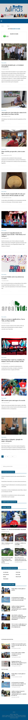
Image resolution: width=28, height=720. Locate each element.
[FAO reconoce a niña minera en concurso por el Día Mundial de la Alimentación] (5, 626)
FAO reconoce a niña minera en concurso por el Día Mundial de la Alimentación (18, 625)
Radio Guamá (14, 34)
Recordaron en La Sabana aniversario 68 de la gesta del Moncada (20, 559)
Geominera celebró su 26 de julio (20, 543)
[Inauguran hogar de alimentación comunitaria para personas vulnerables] (5, 664)
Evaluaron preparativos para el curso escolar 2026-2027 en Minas (18, 645)
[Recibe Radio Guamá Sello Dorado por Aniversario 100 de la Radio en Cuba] (14, 180)
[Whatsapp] (17, 1)
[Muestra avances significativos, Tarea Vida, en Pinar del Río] (14, 305)
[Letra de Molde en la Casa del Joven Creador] (14, 263)
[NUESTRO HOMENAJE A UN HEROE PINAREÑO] (14, 51)
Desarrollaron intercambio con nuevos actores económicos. (13, 481)
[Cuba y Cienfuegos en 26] (7, 537)
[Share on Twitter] (13, 84)
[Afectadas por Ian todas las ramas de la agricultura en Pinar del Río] (14, 99)
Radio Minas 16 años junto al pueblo (18, 589)
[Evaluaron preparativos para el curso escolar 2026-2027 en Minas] (5, 646)
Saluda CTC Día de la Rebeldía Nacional (13, 529)
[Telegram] (19, 1)
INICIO (14, 712)
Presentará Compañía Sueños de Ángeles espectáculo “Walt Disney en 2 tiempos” (13, 234)
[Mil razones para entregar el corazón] (14, 387)
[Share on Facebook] (12, 84)
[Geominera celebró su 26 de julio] (21, 537)
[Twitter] (10, 1)
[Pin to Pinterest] (15, 84)
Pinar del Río (3, 62)
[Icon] (14, 219)
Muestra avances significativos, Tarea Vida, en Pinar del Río (13, 320)
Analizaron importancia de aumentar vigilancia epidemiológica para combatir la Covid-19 (18, 608)
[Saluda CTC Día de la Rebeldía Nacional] (14, 519)
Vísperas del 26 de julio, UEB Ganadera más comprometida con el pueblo (7, 560)
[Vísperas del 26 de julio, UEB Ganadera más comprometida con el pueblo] (7, 552)
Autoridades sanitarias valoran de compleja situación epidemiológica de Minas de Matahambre (18, 617)
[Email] (15, 707)
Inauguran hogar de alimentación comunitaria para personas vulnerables (18, 663)
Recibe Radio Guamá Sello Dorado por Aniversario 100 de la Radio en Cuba (13, 194)
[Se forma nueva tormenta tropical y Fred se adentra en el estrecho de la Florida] (5, 600)
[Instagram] (12, 707)
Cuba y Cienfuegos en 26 (7, 543)
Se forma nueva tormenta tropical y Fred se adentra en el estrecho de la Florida (18, 599)
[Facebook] (8, 1)
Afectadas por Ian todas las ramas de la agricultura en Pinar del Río (13, 113)
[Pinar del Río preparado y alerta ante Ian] (14, 138)
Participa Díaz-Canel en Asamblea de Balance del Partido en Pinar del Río (13, 360)
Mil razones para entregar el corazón (13, 400)
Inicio (2, 26)
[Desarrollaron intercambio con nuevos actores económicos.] (5, 655)
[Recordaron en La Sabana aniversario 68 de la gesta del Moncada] (21, 552)
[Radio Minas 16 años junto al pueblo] (5, 591)
